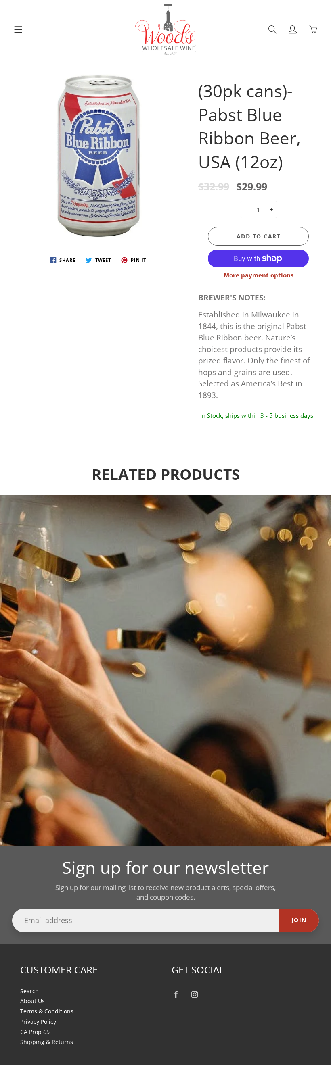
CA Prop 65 (35, 1032)
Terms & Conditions (46, 1011)
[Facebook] (176, 995)
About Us (32, 1001)
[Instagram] (194, 995)
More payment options (258, 275)
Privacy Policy (38, 1021)
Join (299, 920)
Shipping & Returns (46, 1042)
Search (29, 991)
